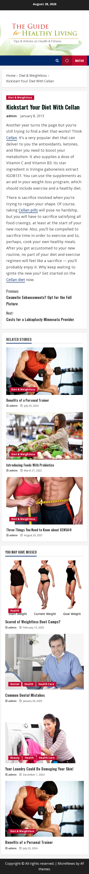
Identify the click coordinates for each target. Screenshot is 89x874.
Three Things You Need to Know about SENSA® (39, 529)
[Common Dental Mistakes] (44, 662)
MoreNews (66, 863)
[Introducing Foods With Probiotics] (44, 436)
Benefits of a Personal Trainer (27, 400)
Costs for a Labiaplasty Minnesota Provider (40, 316)
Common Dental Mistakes (25, 695)
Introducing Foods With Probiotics (30, 465)
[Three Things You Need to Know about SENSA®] (44, 500)
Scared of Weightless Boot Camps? (32, 621)
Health (14, 610)
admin (11, 116)
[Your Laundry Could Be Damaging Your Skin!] (44, 735)
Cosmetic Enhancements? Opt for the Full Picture (39, 297)
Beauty (15, 757)
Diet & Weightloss (20, 97)
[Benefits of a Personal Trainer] (44, 371)
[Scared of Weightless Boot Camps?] (44, 588)
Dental (14, 684)
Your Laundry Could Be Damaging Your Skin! (39, 768)
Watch (79, 60)
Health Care (46, 684)
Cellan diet (15, 279)
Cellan (11, 137)
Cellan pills (28, 210)
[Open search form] (57, 61)
